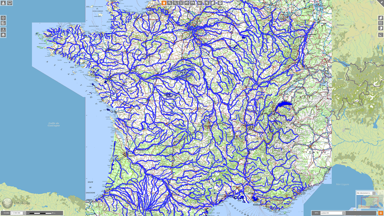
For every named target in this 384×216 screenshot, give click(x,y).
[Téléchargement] (3, 30)
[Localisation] (3, 18)
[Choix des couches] (380, 28)
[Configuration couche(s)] (212, 3)
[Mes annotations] (380, 35)
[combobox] (18, 213)
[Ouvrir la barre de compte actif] (3, 3)
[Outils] (206, 3)
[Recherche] (3, 23)
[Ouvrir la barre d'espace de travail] (9, 3)
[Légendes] (380, 23)
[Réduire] (380, 4)
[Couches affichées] (380, 18)
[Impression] (3, 35)
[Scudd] (220, 3)
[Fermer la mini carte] (380, 213)
